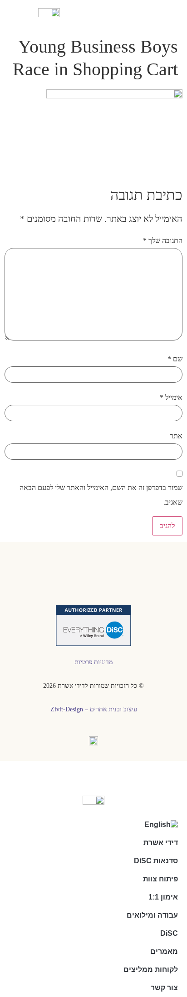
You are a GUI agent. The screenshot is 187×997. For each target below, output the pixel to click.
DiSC (169, 933)
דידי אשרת (160, 842)
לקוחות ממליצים (150, 969)
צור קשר (164, 988)
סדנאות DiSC (156, 861)
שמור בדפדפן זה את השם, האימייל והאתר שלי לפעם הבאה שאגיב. (101, 495)
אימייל (171, 397)
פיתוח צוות (160, 879)
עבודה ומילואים (152, 915)
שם (174, 359)
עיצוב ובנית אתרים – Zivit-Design (93, 709)
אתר (176, 436)
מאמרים (164, 951)
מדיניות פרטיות (93, 662)
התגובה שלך (162, 240)
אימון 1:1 (163, 897)
